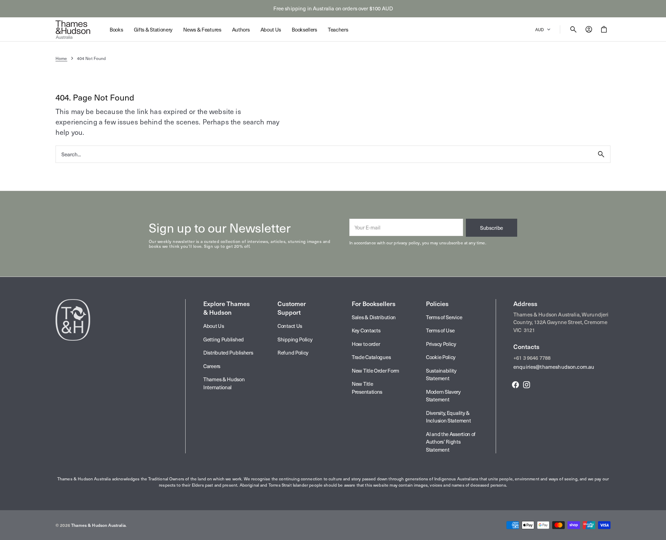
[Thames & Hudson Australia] (73, 29)
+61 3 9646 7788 (531, 358)
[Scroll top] (657, 531)
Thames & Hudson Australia (98, 525)
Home (61, 58)
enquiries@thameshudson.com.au (553, 367)
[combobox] (324, 154)
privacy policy (407, 242)
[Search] (601, 154)
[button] (573, 29)
